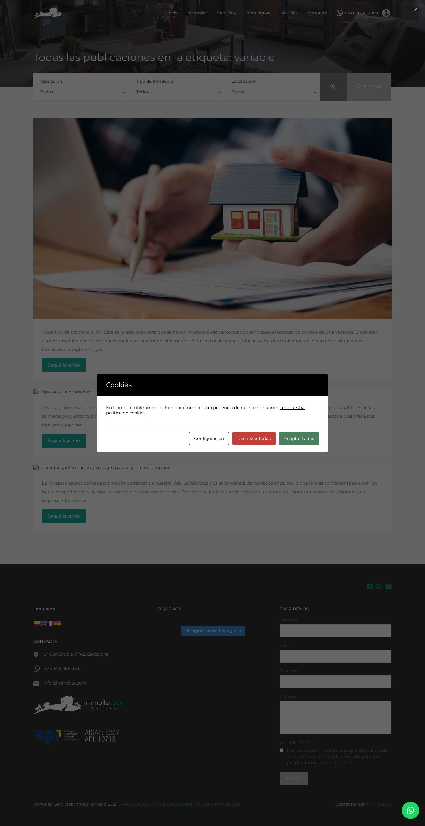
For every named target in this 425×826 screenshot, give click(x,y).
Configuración (209, 438)
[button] (410, 810)
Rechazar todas (254, 438)
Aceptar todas (299, 438)
